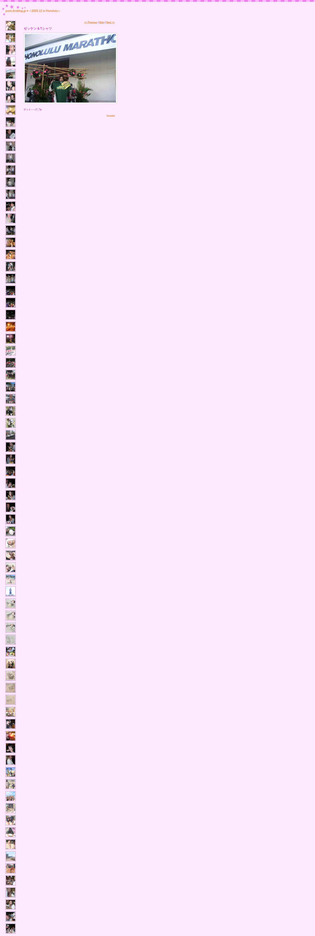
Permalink (111, 116)
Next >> (110, 22)
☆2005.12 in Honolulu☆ (44, 10)
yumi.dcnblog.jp (15, 10)
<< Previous (90, 22)
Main (101, 22)
